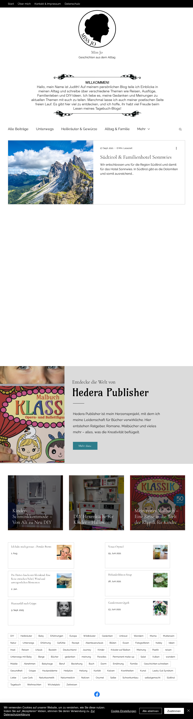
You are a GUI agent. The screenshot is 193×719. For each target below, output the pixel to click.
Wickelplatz (54, 684)
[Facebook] (97, 694)
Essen (126, 643)
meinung (86, 656)
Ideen (172, 643)
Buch (91, 663)
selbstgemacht (152, 677)
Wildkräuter (89, 636)
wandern (170, 656)
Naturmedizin (68, 677)
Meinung (141, 649)
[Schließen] (188, 711)
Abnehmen (29, 663)
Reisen (25, 649)
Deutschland (69, 649)
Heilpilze (68, 670)
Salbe (113, 677)
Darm (103, 663)
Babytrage (47, 663)
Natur (13, 643)
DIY (12, 636)
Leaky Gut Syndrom (162, 670)
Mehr (141, 129)
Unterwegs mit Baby (21, 656)
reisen (168, 649)
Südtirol (171, 677)
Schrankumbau (130, 677)
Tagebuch (15, 684)
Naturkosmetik (46, 677)
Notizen (85, 677)
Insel (12, 649)
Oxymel (100, 677)
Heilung (83, 670)
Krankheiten (127, 670)
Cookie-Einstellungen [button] (123, 711)
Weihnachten (34, 684)
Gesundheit (16, 670)
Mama (153, 636)
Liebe (13, 677)
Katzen (111, 670)
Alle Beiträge (18, 129)
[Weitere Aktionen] (177, 148)
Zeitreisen (72, 684)
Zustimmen (174, 711)
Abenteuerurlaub (94, 643)
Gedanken (107, 636)
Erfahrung (46, 643)
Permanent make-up (123, 656)
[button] (180, 129)
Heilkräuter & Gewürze (79, 129)
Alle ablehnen (150, 711)
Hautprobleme (49, 670)
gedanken (70, 656)
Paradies (101, 656)
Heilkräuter (26, 636)
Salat (143, 656)
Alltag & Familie (117, 129)
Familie (134, 663)
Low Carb (28, 677)
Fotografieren (142, 643)
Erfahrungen (56, 636)
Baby (41, 636)
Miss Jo (97, 52)
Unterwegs (45, 129)
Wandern (138, 636)
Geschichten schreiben (156, 663)
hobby (159, 643)
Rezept (75, 643)
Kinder (101, 649)
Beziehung (76, 663)
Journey (87, 649)
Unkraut (123, 636)
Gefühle (61, 643)
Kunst (143, 670)
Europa (73, 636)
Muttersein (168, 636)
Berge (41, 656)
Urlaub (38, 649)
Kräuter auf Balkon (120, 649)
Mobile (14, 663)
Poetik (155, 649)
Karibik (97, 670)
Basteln (53, 649)
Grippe (32, 670)
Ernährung (118, 663)
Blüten (113, 643)
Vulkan (155, 656)
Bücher (54, 656)
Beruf (62, 663)
